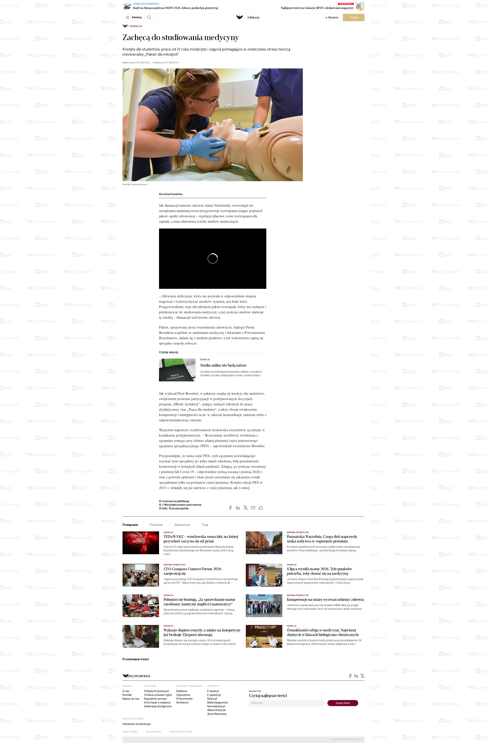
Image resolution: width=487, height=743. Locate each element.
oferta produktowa (181, 732)
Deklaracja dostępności (158, 706)
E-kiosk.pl (213, 691)
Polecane (156, 525)
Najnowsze (182, 525)
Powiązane (130, 525)
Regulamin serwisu (155, 698)
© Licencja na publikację (174, 501)
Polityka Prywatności (156, 691)
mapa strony (130, 732)
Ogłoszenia (183, 694)
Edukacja (136, 26)
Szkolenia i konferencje (136, 724)
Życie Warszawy (217, 713)
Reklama (181, 691)
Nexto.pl (212, 698)
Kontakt (127, 694)
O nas (126, 691)
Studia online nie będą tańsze (223, 365)
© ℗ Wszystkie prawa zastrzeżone (180, 504)
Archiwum (182, 702)
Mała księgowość (217, 702)
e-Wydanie (332, 17)
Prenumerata (184, 698)
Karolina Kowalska (170, 194)
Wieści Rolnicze (216, 710)
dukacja (253, 17)
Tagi (205, 525)
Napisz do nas (131, 698)
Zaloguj (353, 17)
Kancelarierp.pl (216, 706)
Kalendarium (153, 732)
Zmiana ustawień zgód (158, 694)
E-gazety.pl (214, 694)
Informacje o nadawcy (157, 702)
